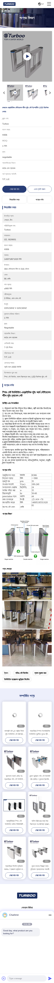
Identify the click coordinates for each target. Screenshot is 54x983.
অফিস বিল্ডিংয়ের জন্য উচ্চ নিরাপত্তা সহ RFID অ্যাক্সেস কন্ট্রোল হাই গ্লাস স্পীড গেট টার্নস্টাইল (40, 823)
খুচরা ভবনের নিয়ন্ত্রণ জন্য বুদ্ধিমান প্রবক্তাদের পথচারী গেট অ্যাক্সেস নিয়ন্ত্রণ (40, 868)
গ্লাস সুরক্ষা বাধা (40, 673)
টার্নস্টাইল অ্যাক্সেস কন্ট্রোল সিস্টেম (16, 679)
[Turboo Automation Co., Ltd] (9, 4)
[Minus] (50, 915)
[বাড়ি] (27, 899)
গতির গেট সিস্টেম (21, 673)
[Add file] (4, 978)
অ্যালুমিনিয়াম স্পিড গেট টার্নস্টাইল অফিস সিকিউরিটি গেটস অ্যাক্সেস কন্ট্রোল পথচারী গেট (14, 823)
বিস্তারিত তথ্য (14, 199)
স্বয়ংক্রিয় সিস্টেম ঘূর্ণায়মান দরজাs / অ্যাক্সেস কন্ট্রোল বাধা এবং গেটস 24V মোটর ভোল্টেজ (14, 868)
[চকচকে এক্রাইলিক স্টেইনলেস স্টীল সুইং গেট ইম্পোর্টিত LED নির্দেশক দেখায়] (27, 56)
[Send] (50, 978)
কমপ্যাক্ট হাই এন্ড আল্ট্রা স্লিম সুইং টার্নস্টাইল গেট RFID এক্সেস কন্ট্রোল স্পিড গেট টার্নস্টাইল (14, 733)
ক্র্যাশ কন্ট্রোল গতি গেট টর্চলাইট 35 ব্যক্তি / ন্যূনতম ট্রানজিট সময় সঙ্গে (40, 778)
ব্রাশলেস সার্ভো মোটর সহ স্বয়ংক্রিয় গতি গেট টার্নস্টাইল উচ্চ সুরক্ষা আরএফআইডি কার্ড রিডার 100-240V (14, 778)
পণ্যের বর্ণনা (39, 199)
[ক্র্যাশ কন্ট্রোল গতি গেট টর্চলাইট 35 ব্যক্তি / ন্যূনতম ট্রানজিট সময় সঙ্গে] (40, 760)
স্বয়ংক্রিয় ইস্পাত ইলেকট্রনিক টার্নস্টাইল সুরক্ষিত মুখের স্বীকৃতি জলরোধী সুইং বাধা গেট (39, 733)
